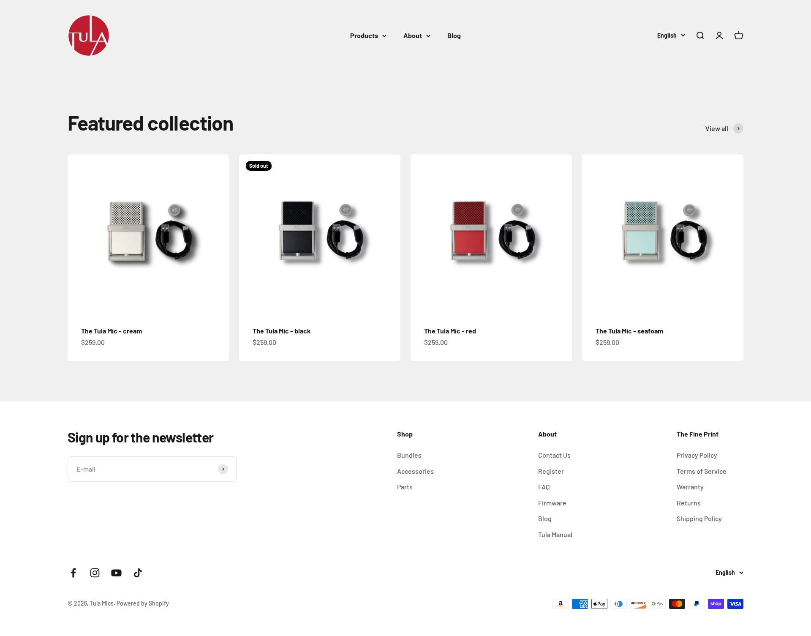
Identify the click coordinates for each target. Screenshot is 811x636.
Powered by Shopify (143, 603)
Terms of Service (702, 471)
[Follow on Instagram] (95, 573)
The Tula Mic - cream (111, 331)
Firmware (552, 503)
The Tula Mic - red (450, 331)
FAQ (544, 487)
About (412, 35)
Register (551, 471)
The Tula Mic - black (282, 331)
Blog (454, 35)
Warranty (690, 487)
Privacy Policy (697, 455)
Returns (689, 503)
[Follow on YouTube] (116, 573)
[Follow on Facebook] (73, 573)
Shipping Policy (699, 518)
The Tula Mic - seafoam (629, 331)
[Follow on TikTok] (138, 573)
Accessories (415, 471)
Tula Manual (555, 534)
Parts (405, 487)
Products (364, 35)
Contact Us (554, 455)
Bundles (409, 455)
